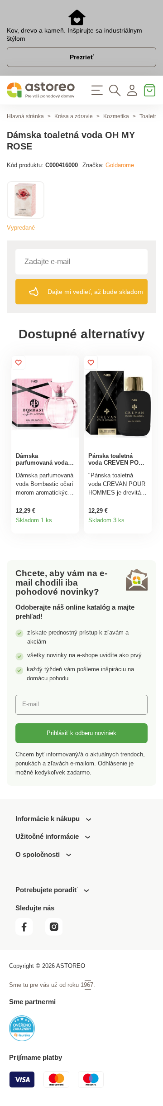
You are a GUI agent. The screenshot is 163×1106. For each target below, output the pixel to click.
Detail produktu (69, 523)
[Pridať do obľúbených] (18, 363)
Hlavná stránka (25, 116)
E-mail (30, 704)
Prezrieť (82, 57)
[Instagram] (57, 933)
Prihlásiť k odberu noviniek (81, 733)
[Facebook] (29, 933)
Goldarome (119, 165)
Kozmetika (116, 116)
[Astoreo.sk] (41, 90)
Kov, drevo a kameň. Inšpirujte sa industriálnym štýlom (74, 34)
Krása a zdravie (73, 116)
